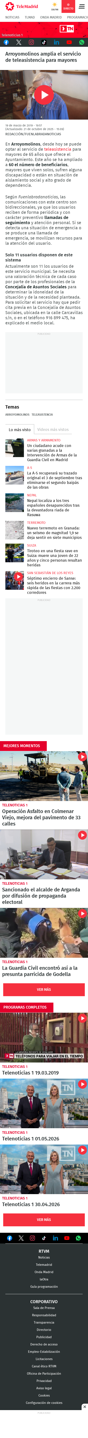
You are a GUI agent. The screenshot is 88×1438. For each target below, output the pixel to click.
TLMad (30, 17)
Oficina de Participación (44, 1373)
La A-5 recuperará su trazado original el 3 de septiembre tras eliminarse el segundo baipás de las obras (14, 475)
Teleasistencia (42, 414)
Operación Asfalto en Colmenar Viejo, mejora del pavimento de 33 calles (44, 776)
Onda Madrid (51, 17)
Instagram (31, 42)
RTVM (44, 1251)
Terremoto (36, 522)
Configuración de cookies (44, 1403)
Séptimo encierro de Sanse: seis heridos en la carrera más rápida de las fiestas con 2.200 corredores (14, 580)
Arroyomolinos (17, 414)
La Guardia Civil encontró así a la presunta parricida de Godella (44, 933)
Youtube (69, 42)
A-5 (29, 468)
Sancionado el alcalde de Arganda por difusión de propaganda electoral (44, 854)
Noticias (12, 17)
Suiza (31, 545)
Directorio (44, 1330)
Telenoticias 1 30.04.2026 (44, 1169)
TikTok (44, 42)
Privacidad (44, 1381)
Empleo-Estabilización (44, 1351)
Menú (81, 6)
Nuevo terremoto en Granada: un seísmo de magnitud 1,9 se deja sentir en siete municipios (14, 530)
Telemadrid (44, 1264)
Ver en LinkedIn (55, 1238)
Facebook (6, 42)
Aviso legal (44, 1388)
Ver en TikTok (44, 1239)
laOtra (44, 1279)
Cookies (44, 1395)
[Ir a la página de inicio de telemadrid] (21, 6)
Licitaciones (44, 1359)
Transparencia (44, 1322)
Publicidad (44, 1337)
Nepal (32, 495)
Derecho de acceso (44, 1344)
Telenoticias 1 (15, 805)
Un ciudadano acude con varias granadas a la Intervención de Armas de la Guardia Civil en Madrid (14, 447)
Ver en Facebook (9, 1239)
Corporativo (44, 1302)
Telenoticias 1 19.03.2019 (44, 1038)
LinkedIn (56, 42)
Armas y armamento (43, 440)
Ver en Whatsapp (78, 1238)
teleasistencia (57, 149)
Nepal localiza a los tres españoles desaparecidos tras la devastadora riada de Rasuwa (14, 502)
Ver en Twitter (21, 1239)
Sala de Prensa (44, 1308)
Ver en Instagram (32, 1238)
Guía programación (44, 1286)
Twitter (19, 42)
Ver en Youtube (67, 1238)
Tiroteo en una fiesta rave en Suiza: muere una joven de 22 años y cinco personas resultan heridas (14, 553)
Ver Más (44, 989)
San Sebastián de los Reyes (50, 573)
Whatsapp (81, 42)
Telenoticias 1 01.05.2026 (44, 1103)
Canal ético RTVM (44, 1366)
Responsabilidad (44, 1315)
